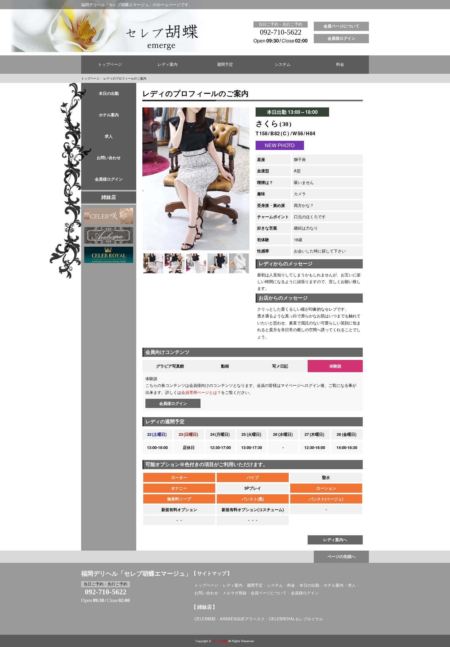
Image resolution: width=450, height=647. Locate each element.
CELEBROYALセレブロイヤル (296, 619)
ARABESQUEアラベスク (242, 619)
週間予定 (225, 64)
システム (283, 64)
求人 (109, 136)
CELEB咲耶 (205, 619)
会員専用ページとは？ (201, 392)
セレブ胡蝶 (219, 641)
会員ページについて (341, 26)
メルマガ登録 (234, 593)
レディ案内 (168, 64)
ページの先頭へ (341, 557)
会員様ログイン (341, 38)
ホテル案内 (109, 115)
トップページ (110, 64)
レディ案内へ (335, 540)
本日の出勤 (109, 94)
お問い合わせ (109, 158)
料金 (340, 64)
